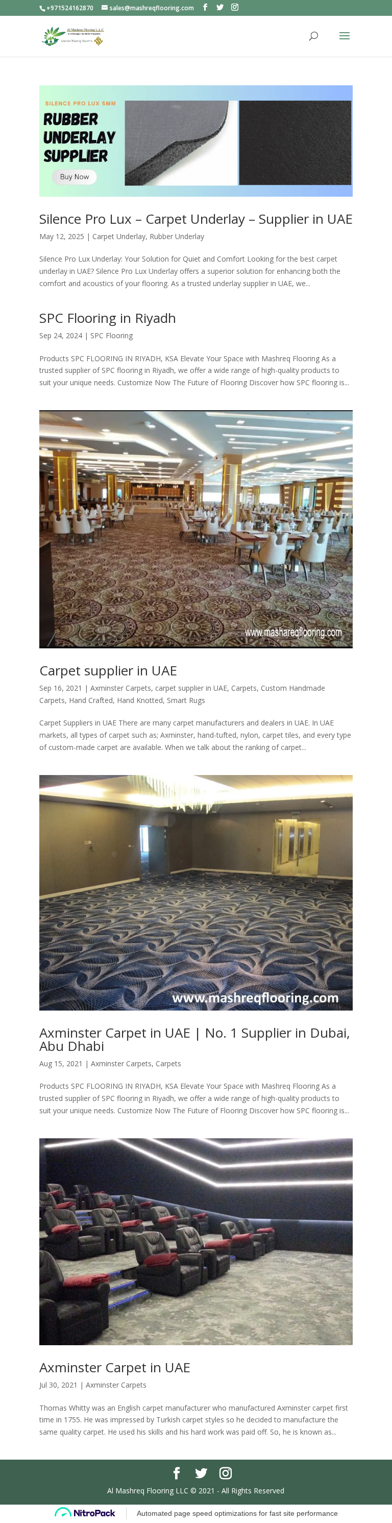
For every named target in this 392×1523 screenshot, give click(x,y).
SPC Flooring (111, 335)
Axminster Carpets (120, 688)
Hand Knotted (140, 700)
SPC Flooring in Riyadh (107, 318)
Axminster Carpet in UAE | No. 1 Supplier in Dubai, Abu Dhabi (194, 1039)
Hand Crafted (91, 700)
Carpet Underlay (118, 236)
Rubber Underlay (177, 236)
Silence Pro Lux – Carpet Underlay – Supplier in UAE (196, 218)
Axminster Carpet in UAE (114, 1367)
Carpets (244, 688)
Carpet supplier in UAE (108, 670)
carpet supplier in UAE (191, 688)
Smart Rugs (186, 700)
